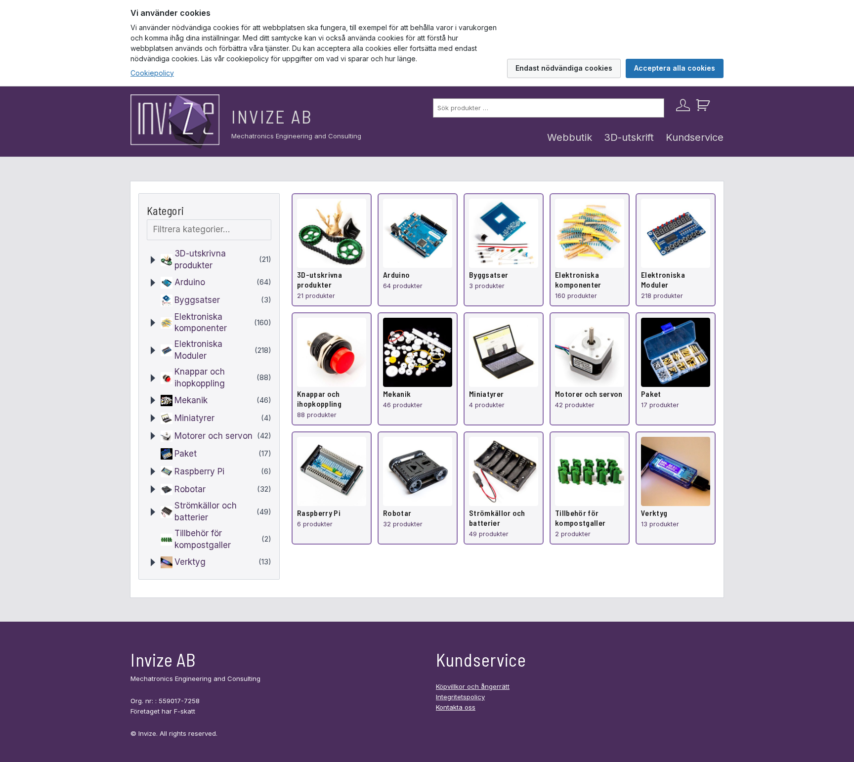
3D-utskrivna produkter (200, 259)
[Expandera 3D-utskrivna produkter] (153, 260)
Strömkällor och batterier (205, 511)
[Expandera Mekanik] (153, 400)
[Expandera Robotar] (153, 489)
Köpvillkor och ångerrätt (473, 686)
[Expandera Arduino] (153, 283)
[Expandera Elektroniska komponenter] (153, 323)
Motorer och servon (213, 436)
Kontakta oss (455, 707)
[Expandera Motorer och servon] (153, 436)
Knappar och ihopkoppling (199, 377)
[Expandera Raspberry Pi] (153, 471)
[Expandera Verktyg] (153, 562)
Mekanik (191, 400)
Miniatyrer (194, 418)
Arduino (189, 282)
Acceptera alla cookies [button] (674, 68)
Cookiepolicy (152, 73)
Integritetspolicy (460, 697)
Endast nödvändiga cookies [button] (563, 68)
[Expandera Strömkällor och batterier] (153, 512)
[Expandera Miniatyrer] (153, 418)
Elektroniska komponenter (200, 323)
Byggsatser (197, 300)
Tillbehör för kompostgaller (202, 539)
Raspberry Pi (199, 471)
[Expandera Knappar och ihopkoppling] (153, 378)
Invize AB (272, 116)
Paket (185, 454)
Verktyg (190, 562)
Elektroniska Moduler (198, 350)
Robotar (190, 489)
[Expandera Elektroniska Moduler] (153, 350)
